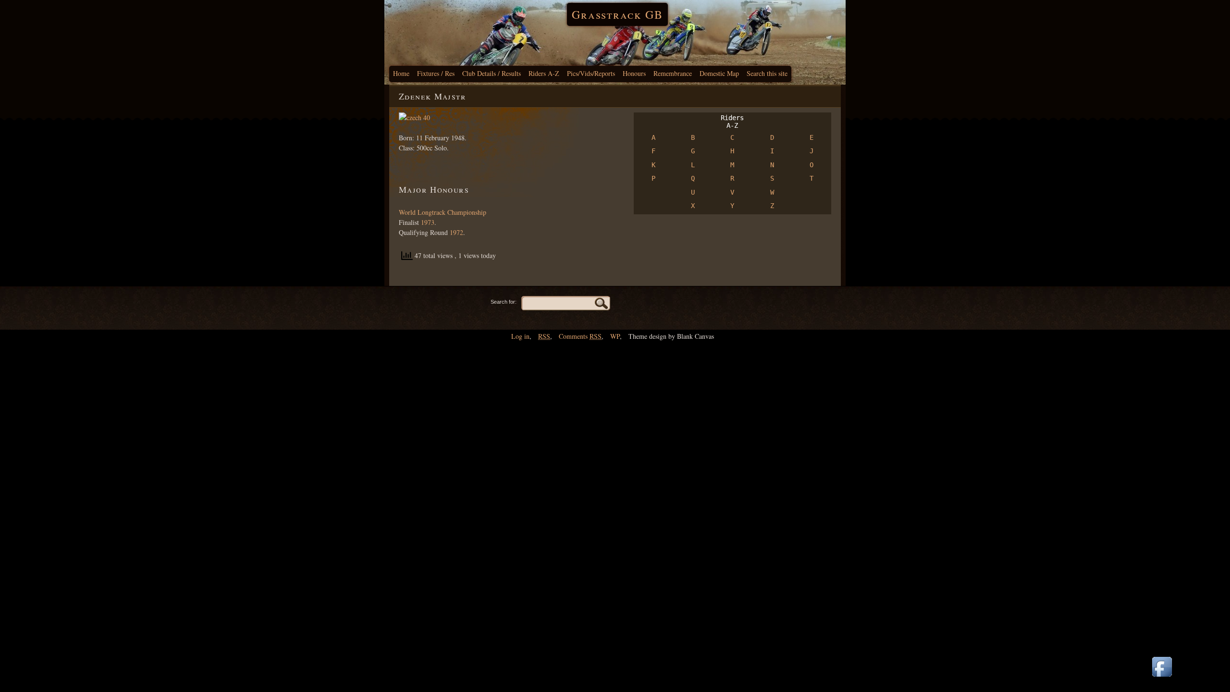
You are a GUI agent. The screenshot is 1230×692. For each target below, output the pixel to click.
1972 (456, 232)
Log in (520, 336)
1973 (426, 222)
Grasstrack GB (617, 14)
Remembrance (672, 73)
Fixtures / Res (436, 73)
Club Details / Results (491, 73)
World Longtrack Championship (442, 212)
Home (401, 73)
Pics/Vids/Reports (591, 73)
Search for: (504, 302)
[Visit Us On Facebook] (1161, 677)
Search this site (767, 73)
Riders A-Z (544, 73)
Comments (580, 336)
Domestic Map (719, 73)
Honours (634, 73)
